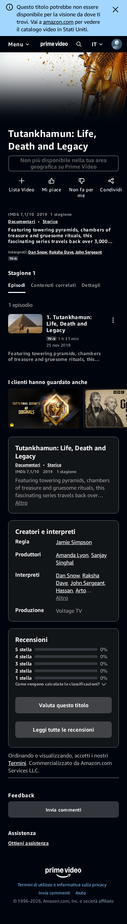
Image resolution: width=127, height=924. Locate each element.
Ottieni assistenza (28, 843)
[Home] (54, 44)
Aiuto (81, 892)
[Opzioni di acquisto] (113, 320)
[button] (60, 684)
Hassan (64, 590)
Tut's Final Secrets (43, 408)
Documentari (21, 221)
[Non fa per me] (81, 181)
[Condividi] (111, 181)
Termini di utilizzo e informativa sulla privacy (62, 884)
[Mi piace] (51, 181)
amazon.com (58, 21)
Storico (50, 221)
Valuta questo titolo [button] (63, 705)
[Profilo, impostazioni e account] (116, 44)
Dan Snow (37, 252)
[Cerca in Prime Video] (78, 44)
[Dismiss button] (115, 9)
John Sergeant (88, 252)
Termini (17, 763)
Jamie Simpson (74, 542)
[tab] (16, 285)
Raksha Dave (61, 252)
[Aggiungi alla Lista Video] (21, 181)
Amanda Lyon (72, 555)
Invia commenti (54, 892)
